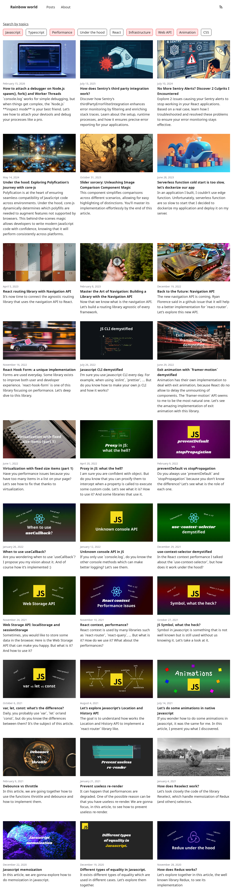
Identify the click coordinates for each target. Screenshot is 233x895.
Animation (187, 32)
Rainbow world (24, 6)
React (116, 32)
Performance (62, 32)
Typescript (36, 32)
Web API (164, 32)
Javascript (12, 32)
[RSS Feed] (221, 7)
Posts (50, 7)
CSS (206, 32)
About (66, 7)
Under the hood (92, 32)
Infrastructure (139, 32)
